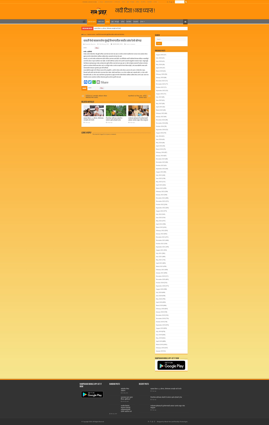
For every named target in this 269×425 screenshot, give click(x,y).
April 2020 (159, 302)
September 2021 (160, 247)
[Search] (186, 1)
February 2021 (160, 269)
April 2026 (159, 67)
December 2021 (160, 237)
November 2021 (160, 240)
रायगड (123, 2)
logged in (102, 134)
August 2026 (159, 54)
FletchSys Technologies (181, 421)
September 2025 (160, 90)
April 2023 (159, 185)
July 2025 (159, 97)
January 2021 (160, 273)
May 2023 (159, 181)
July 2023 (159, 175)
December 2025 (160, 81)
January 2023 (160, 194)
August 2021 (159, 250)
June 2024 (159, 139)
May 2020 (159, 299)
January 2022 (160, 234)
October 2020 (160, 282)
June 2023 (159, 178)
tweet (85, 47)
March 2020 (159, 305)
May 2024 (159, 142)
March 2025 (159, 110)
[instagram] (173, 2)
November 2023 (160, 162)
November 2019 (160, 318)
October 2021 (160, 243)
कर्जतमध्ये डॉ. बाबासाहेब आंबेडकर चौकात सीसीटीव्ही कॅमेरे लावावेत (96, 96)
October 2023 (160, 165)
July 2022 (159, 214)
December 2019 (160, 315)
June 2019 (159, 335)
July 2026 (159, 58)
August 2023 (159, 172)
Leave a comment (130, 44)
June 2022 (159, 217)
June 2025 (159, 100)
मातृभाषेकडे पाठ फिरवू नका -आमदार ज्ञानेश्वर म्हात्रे (137, 96)
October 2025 (160, 87)
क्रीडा (137, 2)
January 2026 (160, 77)
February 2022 (160, 230)
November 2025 (160, 84)
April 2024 (159, 146)
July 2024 (159, 136)
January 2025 (160, 116)
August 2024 (159, 133)
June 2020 (159, 295)
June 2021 (159, 256)
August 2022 (159, 211)
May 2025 (159, 103)
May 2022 (159, 221)
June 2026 (159, 61)
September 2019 (160, 325)
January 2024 (160, 155)
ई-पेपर (155, 2)
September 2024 (160, 129)
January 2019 (160, 351)
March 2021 (159, 266)
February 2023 (160, 191)
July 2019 (159, 331)
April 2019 (159, 341)
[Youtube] (171, 2)
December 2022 (160, 198)
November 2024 (160, 123)
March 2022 (159, 227)
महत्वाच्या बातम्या (108, 2)
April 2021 (159, 263)
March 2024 (159, 149)
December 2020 (160, 276)
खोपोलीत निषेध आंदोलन (125, 389)
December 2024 (160, 120)
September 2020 (160, 286)
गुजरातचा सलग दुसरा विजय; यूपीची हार (127, 398)
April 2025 (159, 107)
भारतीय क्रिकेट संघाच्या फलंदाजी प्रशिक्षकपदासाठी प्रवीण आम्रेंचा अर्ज (126, 408)
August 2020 (159, 289)
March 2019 (159, 344)
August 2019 (159, 328)
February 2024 (160, 152)
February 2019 (160, 348)
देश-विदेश (143, 2)
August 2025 (159, 94)
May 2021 (159, 260)
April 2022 (159, 224)
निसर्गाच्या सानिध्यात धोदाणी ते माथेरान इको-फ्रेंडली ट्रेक (114, 119)
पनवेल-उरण (117, 2)
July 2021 (159, 253)
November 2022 (160, 201)
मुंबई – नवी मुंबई (130, 2)
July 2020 (159, 292)
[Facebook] (169, 2)
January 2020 (160, 312)
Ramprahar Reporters (90, 44)
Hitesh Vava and (169, 421)
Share (104, 82)
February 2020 (160, 308)
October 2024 (160, 126)
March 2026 (159, 71)
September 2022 (160, 208)
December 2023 (160, 159)
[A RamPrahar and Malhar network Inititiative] (136, 10)
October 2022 (160, 204)
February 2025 (160, 113)
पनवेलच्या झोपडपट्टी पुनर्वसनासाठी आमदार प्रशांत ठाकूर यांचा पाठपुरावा (138, 119)
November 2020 (160, 279)
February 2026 (160, 74)
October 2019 (160, 321)
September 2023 (160, 168)
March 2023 (159, 188)
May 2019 (159, 338)
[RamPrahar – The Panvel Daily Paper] (99, 11)
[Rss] (167, 2)
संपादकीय (149, 2)
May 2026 (159, 64)
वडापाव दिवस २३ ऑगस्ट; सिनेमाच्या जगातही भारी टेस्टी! (107, 28)
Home (101, 2)
